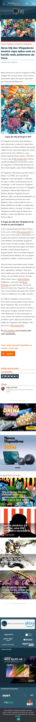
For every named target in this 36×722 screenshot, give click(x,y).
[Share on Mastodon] (8, 376)
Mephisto (10, 44)
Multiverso (18, 44)
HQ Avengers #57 (20, 159)
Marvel (3, 44)
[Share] (11, 376)
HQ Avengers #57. (17, 325)
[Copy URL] (2, 376)
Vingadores (27, 44)
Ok (18, 719)
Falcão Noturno (23, 279)
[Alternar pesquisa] (27, 4)
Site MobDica (9, 330)
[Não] (34, 715)
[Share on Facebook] (5, 376)
